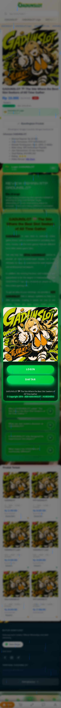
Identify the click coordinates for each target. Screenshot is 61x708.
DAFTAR (30, 379)
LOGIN (30, 369)
